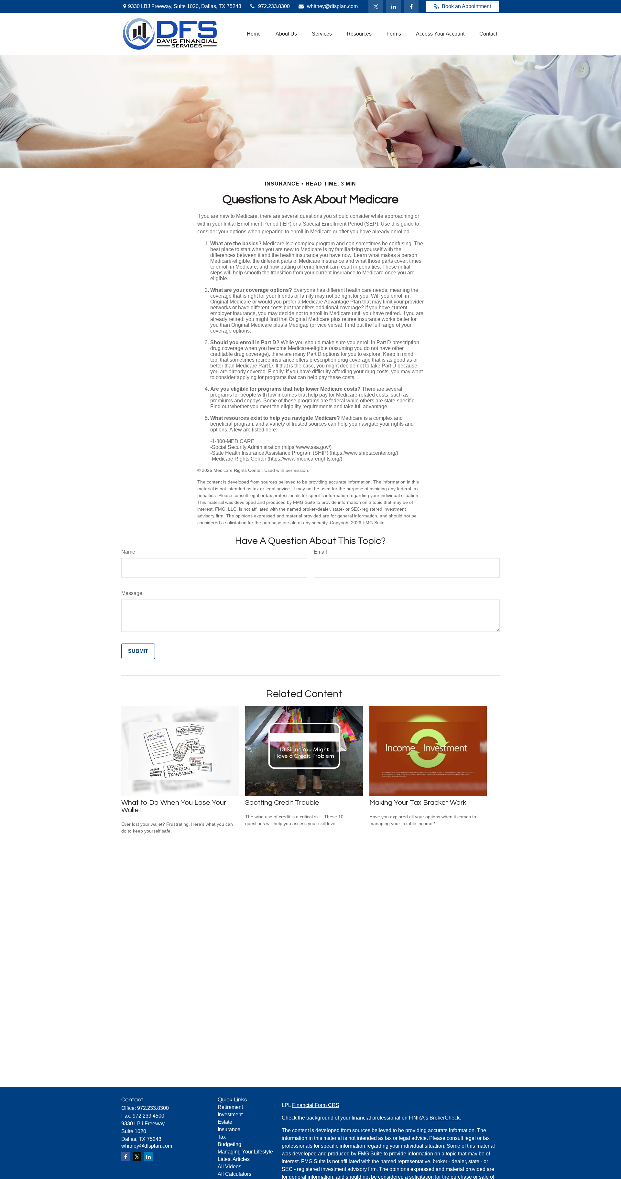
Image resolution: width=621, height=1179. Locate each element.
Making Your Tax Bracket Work (417, 802)
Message (131, 593)
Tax (222, 1137)
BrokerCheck (445, 1118)
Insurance (229, 1129)
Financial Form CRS (315, 1105)
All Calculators (234, 1174)
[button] (253, 34)
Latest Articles (234, 1159)
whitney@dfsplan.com (332, 6)
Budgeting (229, 1144)
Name (128, 552)
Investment (230, 1114)
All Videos (229, 1166)
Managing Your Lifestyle (245, 1151)
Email (320, 552)
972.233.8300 (274, 6)
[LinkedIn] (393, 6)
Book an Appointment (466, 6)
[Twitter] (375, 6)
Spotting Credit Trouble (282, 802)
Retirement (230, 1107)
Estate (225, 1122)
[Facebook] (411, 6)
